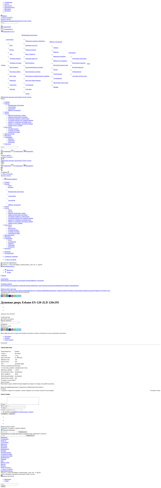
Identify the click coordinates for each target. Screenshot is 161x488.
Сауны (108, 290)
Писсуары (38, 285)
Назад (10, 185)
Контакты (7, 144)
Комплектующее (6, 290)
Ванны (76, 285)
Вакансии (4, 444)
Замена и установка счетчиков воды (19, 122)
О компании (8, 137)
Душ (42, 285)
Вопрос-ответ (5, 462)
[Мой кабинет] (2, 153)
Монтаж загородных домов (17, 115)
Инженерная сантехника (16, 105)
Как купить (8, 127)
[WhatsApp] (15, 296)
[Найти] (1, 149)
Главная (7, 102)
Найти (3, 486)
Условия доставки (14, 130)
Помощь (3, 451)
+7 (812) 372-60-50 (6, 17)
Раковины (60, 285)
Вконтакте (10, 270)
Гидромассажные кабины (19, 290)
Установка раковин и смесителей (18, 118)
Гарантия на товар (14, 132)
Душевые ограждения (74, 290)
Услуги (6, 113)
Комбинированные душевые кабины (56, 290)
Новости (11, 139)
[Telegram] (20, 296)
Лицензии (11, 140)
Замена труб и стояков (15, 125)
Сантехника (12, 107)
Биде (2, 285)
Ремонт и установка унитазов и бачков (20, 124)
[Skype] (17, 296)
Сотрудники (5, 442)
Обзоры (3, 466)
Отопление (11, 108)
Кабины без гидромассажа (35, 290)
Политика (11, 142)
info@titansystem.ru (8, 266)
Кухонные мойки (29, 285)
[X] (10, 296)
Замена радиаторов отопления (17, 117)
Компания (4, 437)
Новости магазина (9, 430)
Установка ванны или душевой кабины (20, 120)
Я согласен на (18, 412)
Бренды (3, 464)
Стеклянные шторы (87, 290)
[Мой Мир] (7, 296)
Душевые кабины (68, 285)
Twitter (9, 272)
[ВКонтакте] (2, 296)
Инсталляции (20, 285)
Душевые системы (10, 285)
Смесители (53, 285)
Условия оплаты (13, 129)
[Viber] (12, 296)
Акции (6, 112)
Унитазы (47, 285)
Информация (5, 449)
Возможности (5, 457)
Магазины (7, 135)
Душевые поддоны (100, 290)
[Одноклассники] (4, 296)
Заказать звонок (6, 175)
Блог (2, 461)
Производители (9, 134)
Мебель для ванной (14, 110)
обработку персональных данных (22, 412)
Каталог (7, 103)
